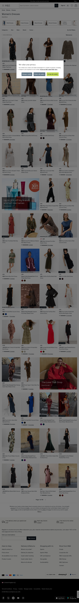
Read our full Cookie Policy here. (49, 69)
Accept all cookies (52, 74)
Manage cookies (26, 74)
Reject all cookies (39, 74)
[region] (40, 69)
